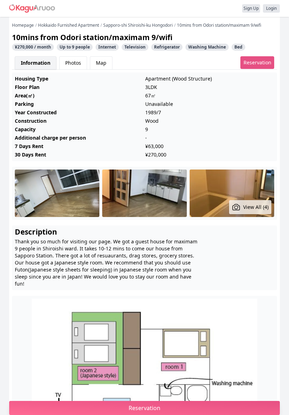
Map (101, 62)
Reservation (257, 62)
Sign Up (251, 8)
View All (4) (256, 207)
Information (35, 62)
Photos (73, 62)
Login (271, 8)
